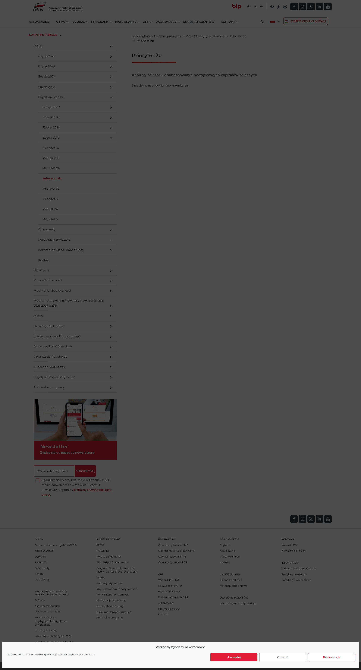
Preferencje (331, 657)
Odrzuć (282, 657)
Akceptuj (234, 657)
